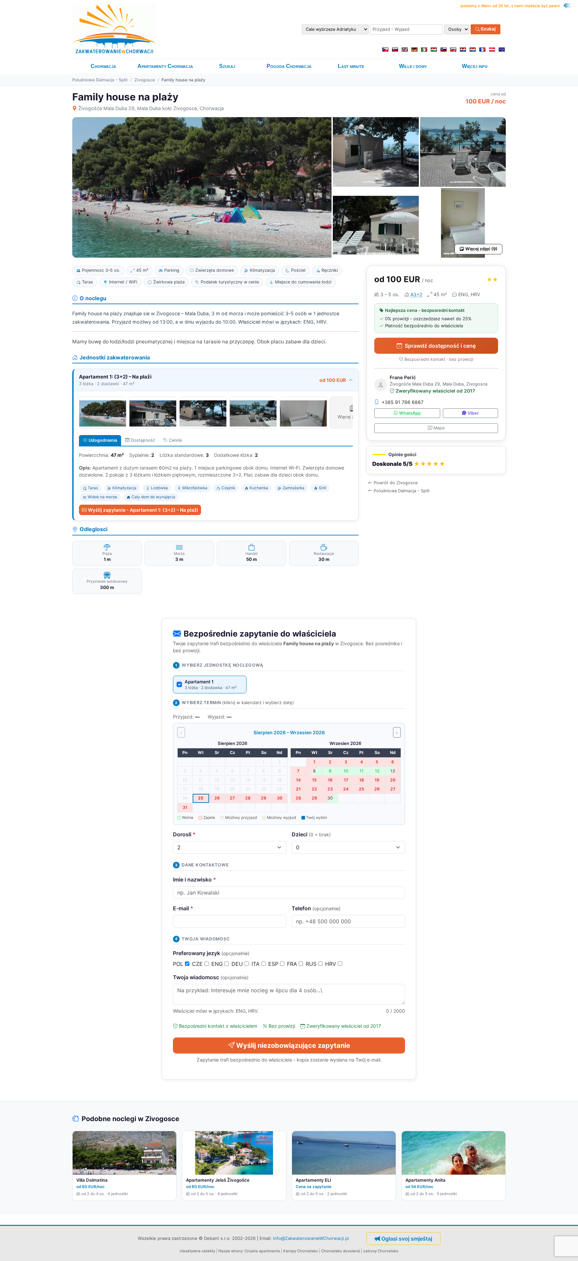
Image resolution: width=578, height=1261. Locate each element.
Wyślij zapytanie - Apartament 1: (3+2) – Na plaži (143, 510)
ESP (274, 963)
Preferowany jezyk (211, 953)
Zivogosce (144, 79)
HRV (331, 963)
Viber (473, 413)
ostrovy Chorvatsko (380, 1251)
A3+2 (416, 294)
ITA (256, 963)
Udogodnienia (103, 440)
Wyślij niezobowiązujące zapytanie (293, 1045)
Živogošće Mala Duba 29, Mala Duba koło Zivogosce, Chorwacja (151, 108)
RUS (312, 963)
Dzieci (311, 834)
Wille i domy (413, 66)
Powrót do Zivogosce (395, 482)
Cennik (175, 440)
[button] (436, 460)
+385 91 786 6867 (402, 402)
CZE (198, 963)
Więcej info (475, 66)
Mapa (439, 427)
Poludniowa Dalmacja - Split (100, 79)
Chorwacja (103, 66)
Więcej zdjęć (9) (481, 248)
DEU (238, 963)
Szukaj (488, 29)
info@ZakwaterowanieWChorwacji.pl (311, 1238)
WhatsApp (410, 413)
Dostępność (143, 440)
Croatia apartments (262, 1251)
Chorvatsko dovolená (340, 1251)
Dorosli (184, 834)
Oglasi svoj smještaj (406, 1238)
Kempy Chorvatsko (300, 1251)
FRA (293, 963)
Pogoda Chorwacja (289, 66)
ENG (217, 963)
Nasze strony (230, 1251)
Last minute (351, 66)
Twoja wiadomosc (211, 977)
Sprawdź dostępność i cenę (440, 345)
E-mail (183, 908)
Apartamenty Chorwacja (165, 66)
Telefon (316, 908)
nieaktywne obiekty (197, 1251)
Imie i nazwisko (194, 879)
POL (179, 963)
